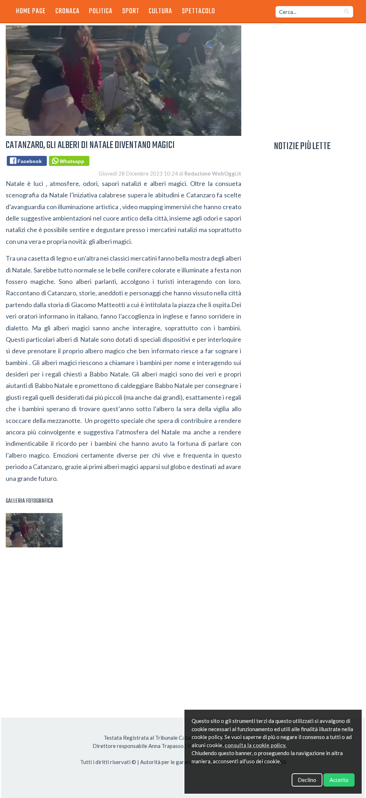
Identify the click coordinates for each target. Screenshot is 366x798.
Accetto (339, 780)
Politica (101, 11)
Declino (307, 780)
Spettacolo (198, 11)
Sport (130, 11)
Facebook (28, 161)
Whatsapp (70, 161)
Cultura (160, 11)
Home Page (31, 11)
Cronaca (67, 11)
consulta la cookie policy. (255, 745)
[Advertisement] (123, 628)
